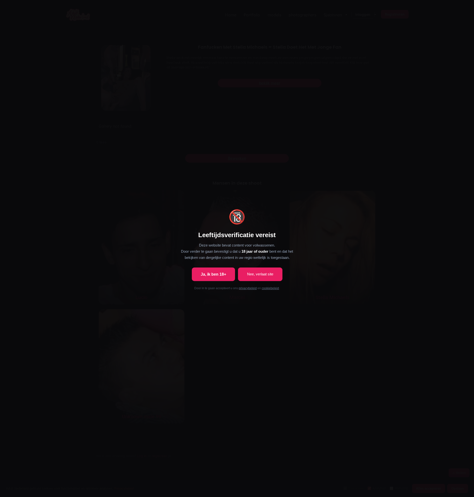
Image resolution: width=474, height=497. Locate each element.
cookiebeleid (270, 288)
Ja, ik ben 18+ (213, 274)
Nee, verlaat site (260, 274)
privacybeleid (248, 288)
